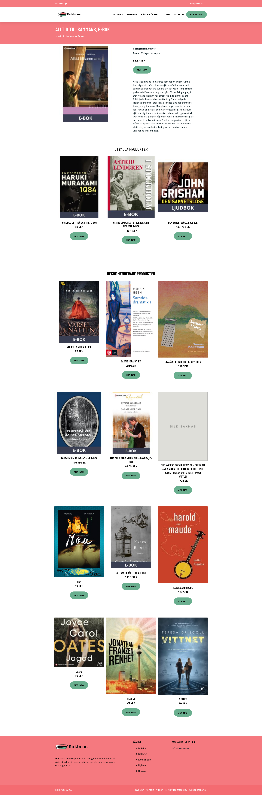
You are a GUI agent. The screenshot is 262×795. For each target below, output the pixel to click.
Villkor (159, 789)
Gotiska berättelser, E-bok (131, 572)
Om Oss (166, 14)
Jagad (79, 671)
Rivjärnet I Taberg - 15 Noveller (183, 362)
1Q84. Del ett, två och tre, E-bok (79, 222)
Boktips (118, 14)
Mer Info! (142, 69)
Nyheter (179, 14)
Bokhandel (196, 14)
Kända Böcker (149, 14)
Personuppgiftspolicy (176, 789)
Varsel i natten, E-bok (79, 347)
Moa (79, 581)
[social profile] (66, 3)
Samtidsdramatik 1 (131, 361)
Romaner (151, 48)
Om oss (142, 770)
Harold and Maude (183, 587)
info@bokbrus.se (197, 3)
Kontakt (150, 789)
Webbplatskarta (197, 789)
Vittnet (182, 699)
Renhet (131, 698)
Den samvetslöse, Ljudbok (183, 222)
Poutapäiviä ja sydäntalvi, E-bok (79, 458)
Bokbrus (132, 14)
